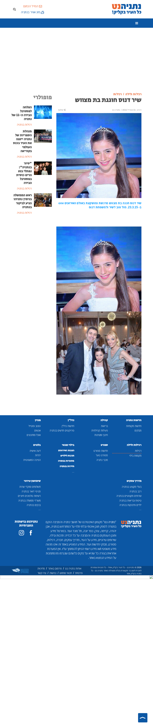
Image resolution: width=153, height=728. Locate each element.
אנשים (37, 430)
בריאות (104, 426)
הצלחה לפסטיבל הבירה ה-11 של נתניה (22, 113)
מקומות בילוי (135, 455)
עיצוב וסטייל (35, 426)
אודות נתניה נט (73, 568)
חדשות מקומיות (133, 426)
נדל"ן (71, 420)
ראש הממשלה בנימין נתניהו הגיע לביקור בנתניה (22, 201)
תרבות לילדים (67, 456)
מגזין (38, 420)
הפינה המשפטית (32, 460)
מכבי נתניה (102, 460)
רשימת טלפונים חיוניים (29, 496)
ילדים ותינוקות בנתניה (130, 505)
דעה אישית (35, 450)
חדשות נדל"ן (68, 426)
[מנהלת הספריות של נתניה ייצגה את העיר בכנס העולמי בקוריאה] (43, 136)
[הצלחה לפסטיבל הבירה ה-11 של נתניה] (43, 112)
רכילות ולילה (134, 445)
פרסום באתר (55, 568)
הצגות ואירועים (66, 450)
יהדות (38, 455)
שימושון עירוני (32, 481)
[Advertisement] (76, 60)
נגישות (53, 573)
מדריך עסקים (134, 481)
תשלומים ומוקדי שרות (30, 486)
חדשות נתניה (133, 420)
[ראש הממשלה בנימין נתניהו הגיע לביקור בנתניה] (43, 200)
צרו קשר (42, 573)
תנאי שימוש (66, 573)
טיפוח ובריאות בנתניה (130, 500)
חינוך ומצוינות (101, 435)
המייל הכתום (30, 6)
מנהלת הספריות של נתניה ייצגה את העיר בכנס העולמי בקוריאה (22, 141)
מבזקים (138, 430)
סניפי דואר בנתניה (31, 491)
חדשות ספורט (100, 450)
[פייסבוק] (31, 532)
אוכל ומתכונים (34, 435)
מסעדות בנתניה (66, 461)
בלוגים (37, 445)
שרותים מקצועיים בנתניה (128, 496)
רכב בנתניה (135, 491)
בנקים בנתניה (34, 505)
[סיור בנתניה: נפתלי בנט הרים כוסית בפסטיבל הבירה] (43, 168)
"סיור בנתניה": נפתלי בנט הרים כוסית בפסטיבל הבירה (24, 173)
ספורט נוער (102, 455)
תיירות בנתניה (67, 466)
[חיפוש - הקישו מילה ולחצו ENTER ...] (14, 9)
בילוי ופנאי (68, 445)
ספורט (104, 445)
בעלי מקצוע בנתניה (131, 486)
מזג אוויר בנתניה (30, 12)
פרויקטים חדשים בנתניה (62, 430)
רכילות (138, 450)
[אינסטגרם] (21, 532)
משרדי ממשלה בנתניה (29, 500)
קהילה (104, 420)
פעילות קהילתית (99, 430)
